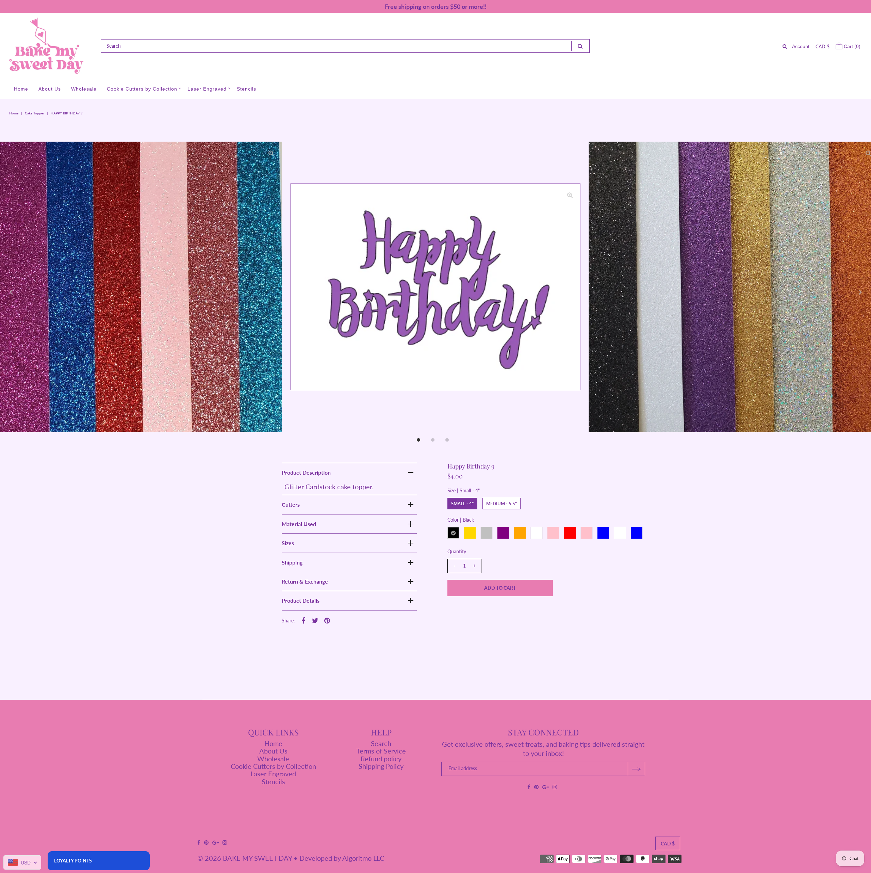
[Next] (860, 292)
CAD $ (822, 46)
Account (800, 46)
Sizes (288, 543)
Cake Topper (34, 113)
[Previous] (10, 292)
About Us (49, 89)
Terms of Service (381, 751)
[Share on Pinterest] (327, 620)
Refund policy (381, 759)
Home (21, 89)
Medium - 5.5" (501, 503)
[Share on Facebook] (303, 620)
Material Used (299, 524)
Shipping (292, 562)
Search (381, 743)
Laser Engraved (207, 89)
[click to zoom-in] (569, 194)
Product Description (306, 472)
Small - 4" (462, 503)
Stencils (246, 89)
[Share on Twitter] (315, 620)
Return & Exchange (305, 581)
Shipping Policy (381, 766)
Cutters (291, 504)
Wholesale (84, 89)
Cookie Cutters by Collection (142, 89)
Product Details (300, 600)
